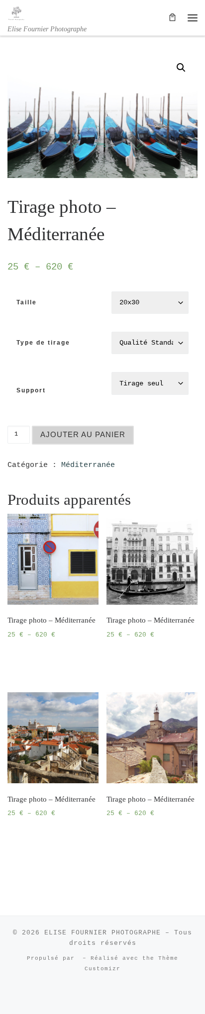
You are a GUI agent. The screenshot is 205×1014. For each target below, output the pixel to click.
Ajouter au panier (82, 434)
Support (31, 390)
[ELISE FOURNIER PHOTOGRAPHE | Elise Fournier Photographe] (16, 12)
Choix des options (49, 660)
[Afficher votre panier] (172, 17)
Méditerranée (88, 465)
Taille (26, 302)
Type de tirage (43, 342)
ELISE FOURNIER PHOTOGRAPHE (102, 932)
